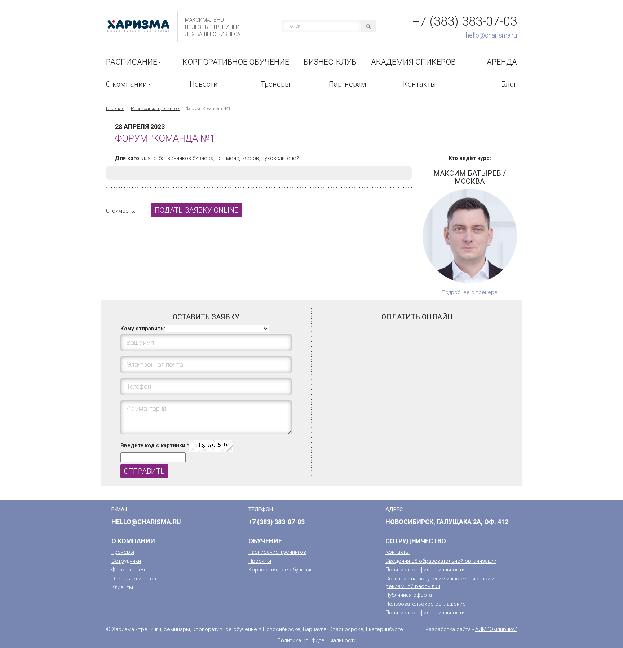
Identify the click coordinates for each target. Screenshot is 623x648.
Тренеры (275, 84)
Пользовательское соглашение (425, 604)
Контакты (419, 84)
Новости (204, 84)
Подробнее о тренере (470, 292)
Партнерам (347, 84)
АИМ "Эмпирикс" (496, 629)
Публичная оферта (408, 595)
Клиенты (122, 587)
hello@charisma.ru (491, 35)
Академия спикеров (413, 61)
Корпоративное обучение (235, 61)
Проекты (259, 561)
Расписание (131, 61)
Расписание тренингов (155, 108)
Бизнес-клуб (330, 61)
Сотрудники (126, 561)
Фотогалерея (128, 569)
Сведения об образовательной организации (440, 561)
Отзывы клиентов (133, 578)
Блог (509, 84)
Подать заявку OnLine (196, 210)
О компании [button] (126, 84)
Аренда (502, 61)
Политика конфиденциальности (425, 569)
